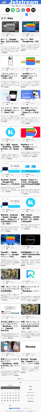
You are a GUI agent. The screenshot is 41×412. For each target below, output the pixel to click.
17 (2, 398)
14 (13, 395)
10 (2, 395)
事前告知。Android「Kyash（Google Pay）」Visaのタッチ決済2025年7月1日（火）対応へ (10, 219)
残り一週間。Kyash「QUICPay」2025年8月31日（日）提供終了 (10, 147)
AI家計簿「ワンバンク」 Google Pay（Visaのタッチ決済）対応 (30, 111)
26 (7, 400)
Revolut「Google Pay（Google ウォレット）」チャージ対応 (30, 361)
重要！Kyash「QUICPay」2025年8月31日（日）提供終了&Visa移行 (30, 218)
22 (15, 398)
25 (4, 400)
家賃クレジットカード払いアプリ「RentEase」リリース (30, 290)
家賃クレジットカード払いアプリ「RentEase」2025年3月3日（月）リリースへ (10, 363)
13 (10, 395)
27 (10, 400)
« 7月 (10, 405)
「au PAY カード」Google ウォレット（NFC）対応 (29, 76)
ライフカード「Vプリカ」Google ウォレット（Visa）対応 (10, 110)
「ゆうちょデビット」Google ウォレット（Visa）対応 (10, 76)
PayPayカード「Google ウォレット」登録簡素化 (29, 146)
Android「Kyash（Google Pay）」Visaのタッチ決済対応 (10, 182)
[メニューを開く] (9, 6)
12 (7, 395)
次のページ (20, 378)
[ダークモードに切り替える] (20, 382)
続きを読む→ (5, 52)
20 (10, 398)
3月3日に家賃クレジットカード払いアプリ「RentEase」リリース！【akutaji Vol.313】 (10, 326)
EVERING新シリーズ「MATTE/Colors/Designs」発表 (30, 254)
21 (13, 398)
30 (18, 400)
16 (18, 395)
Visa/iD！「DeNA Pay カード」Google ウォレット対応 (10, 254)
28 (13, 400)
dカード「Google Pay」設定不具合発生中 (10, 41)
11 (4, 395)
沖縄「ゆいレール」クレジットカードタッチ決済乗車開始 (10, 289)
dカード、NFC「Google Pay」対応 (30, 40)
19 (7, 398)
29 (15, 400)
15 (15, 395)
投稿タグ (12, 34)
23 (18, 398)
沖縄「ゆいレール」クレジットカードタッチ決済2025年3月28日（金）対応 (30, 325)
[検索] (26, 14)
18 (4, 398)
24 (2, 400)
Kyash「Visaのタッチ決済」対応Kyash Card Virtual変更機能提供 (30, 183)
